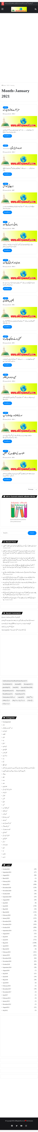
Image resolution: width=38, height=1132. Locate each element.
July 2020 (5, 903)
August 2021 (6, 875)
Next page (30, 489)
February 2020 (6, 915)
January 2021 (6, 885)
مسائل (4, 842)
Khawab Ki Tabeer (26, 688)
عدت (4, 780)
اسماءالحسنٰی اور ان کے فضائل (8, 728)
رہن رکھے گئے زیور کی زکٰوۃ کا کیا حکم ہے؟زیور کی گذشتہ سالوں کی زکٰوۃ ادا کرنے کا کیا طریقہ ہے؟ (19, 588)
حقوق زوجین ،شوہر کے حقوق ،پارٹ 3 (14, 617)
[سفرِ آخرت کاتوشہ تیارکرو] (19, 121)
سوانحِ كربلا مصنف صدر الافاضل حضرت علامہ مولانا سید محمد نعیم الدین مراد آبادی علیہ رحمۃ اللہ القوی (19, 768)
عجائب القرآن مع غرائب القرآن (18, 701)
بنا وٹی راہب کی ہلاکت (10, 225)
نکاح (4, 848)
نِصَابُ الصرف (6, 704)
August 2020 (6, 900)
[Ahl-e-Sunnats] (19, 9)
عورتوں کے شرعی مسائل (7, 790)
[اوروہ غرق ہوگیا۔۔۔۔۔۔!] (19, 160)
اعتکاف (4, 734)
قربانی (4, 802)
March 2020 (6, 912)
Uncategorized (7, 722)
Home (4, 85)
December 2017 (7, 989)
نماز (3, 851)
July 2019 (5, 937)
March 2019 (6, 949)
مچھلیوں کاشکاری (8, 301)
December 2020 (7, 888)
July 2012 (5, 1011)
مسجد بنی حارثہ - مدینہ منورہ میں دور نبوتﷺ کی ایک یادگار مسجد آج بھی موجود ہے (14, 624)
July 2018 (5, 974)
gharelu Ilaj (6, 688)
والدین (4, 857)
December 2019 (7, 921)
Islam (15, 688)
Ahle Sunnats (29, 1121)
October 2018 (6, 964)
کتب (3, 805)
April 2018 (5, 983)
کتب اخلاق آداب (6, 808)
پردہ (3, 740)
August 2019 (6, 934)
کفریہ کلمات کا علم (6, 826)
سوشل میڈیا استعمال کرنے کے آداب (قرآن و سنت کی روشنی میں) (14, 771)
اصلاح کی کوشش (11, 627)
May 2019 (5, 943)
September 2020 (7, 897)
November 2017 (7, 992)
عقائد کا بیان (5, 787)
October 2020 (6, 894)
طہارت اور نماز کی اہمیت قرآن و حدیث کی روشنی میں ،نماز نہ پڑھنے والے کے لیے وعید (21, 620)
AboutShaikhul (7, 684)
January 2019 (6, 955)
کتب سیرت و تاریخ (6, 817)
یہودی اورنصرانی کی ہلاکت (11, 263)
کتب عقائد (4, 820)
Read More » (7, 136)
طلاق (3, 777)
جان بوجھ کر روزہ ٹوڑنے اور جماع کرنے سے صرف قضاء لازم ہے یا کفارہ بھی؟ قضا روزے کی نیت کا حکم (19, 573)
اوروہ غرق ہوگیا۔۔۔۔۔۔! (12, 148)
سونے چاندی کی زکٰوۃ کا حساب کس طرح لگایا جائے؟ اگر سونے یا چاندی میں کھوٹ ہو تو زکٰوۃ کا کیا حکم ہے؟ (19, 599)
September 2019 (7, 931)
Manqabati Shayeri (8, 691)
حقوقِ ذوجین (5, 750)
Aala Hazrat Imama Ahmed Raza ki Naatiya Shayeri (15, 681)
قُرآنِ (4, 799)
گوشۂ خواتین (5, 833)
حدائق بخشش (30, 697)
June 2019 (5, 940)
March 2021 (6, 878)
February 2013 (6, 998)
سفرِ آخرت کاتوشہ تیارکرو (11, 110)
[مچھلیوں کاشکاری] (19, 312)
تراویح (4, 744)
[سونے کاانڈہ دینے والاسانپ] (19, 427)
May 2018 (5, 980)
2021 (8, 85)
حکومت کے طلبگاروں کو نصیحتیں (14, 454)
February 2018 (6, 986)
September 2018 (7, 968)
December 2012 (7, 1004)
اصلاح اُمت (5, 731)
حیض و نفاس (5, 753)
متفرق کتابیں (5, 839)
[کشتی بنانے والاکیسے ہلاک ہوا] (19, 350)
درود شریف (5, 756)
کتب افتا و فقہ (5, 811)
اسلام (5, 222)
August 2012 (6, 1007)
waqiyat (21, 697)
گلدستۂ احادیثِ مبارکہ (6, 830)
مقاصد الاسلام (5, 845)
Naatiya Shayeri (20, 694)
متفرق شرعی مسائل (6, 836)
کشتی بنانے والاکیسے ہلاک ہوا (12, 339)
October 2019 (6, 928)
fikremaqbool (28, 684)
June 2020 (5, 906)
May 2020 (5, 909)
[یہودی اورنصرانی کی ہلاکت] (19, 274)
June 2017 (5, 995)
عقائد (4, 783)
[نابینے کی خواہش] (19, 198)
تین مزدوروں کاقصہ (9, 377)
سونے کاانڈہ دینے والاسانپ (12, 415)
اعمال (4, 737)
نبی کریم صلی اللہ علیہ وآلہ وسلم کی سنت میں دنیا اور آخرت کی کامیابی (16, 630)
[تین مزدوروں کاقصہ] (19, 389)
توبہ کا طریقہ (5, 747)
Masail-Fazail (20, 691)
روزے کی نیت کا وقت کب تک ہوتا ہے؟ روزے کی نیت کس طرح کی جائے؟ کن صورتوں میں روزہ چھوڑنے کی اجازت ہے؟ (19, 583)
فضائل (4, 796)
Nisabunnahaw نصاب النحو (9, 697)
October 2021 (6, 869)
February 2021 (6, 882)
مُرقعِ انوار (30, 701)
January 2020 (6, 918)
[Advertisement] (19, 31)
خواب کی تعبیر (6, 701)
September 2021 (7, 872)
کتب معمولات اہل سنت (7, 823)
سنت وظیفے (5, 765)
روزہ (3, 759)
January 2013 (6, 1001)
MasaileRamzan (7, 694)
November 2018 (7, 961)
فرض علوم (4, 793)
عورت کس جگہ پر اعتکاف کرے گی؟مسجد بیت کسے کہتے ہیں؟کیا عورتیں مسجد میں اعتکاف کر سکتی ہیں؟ (19, 546)
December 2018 (7, 958)
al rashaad (18, 684)
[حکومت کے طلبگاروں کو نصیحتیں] (19, 465)
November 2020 (7, 891)
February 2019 (6, 952)
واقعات (5, 107)
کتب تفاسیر (5, 814)
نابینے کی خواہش (8, 186)
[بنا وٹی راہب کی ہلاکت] (19, 236)
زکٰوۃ (3, 762)
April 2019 (5, 946)
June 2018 (5, 977)
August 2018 (6, 971)
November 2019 (7, 925)
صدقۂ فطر (4, 774)
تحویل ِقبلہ (29, 624)
